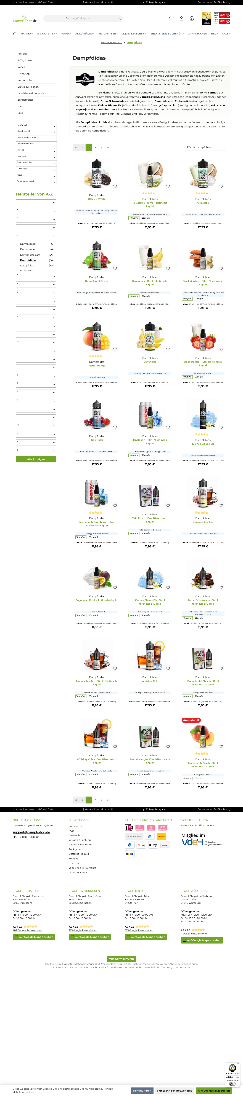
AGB (71, 830)
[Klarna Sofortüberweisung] (151, 827)
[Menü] (238, 1064)
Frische (20, 150)
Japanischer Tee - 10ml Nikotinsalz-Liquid (97, 683)
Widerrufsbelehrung (81, 844)
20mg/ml (146, 218)
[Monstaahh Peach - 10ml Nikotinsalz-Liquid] (203, 734)
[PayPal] (150, 836)
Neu (20, 106)
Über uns (74, 863)
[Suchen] (119, 18)
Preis (19, 175)
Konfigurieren (142, 1090)
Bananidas (150, 361)
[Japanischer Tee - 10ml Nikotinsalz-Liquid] (96, 655)
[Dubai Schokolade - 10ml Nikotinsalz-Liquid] (203, 575)
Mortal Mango (97, 365)
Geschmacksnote (25, 144)
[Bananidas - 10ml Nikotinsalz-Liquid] (149, 256)
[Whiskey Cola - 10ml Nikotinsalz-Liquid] (96, 734)
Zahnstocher (25, 99)
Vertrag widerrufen (121, 958)
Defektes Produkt (79, 854)
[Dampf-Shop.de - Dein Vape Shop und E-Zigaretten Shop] (25, 18)
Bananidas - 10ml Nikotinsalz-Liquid (150, 283)
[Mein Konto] (181, 18)
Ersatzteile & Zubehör (31, 93)
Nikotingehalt (24, 131)
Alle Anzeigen (36, 459)
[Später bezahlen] (130, 845)
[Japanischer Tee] (203, 493)
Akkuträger (24, 73)
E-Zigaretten (25, 60)
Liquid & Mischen (28, 86)
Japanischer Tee (203, 522)
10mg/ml (134, 218)
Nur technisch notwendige (174, 1090)
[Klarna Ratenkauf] (140, 827)
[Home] (15, 34)
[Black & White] (96, 173)
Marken (22, 53)
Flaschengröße (24, 162)
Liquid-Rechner (78, 872)
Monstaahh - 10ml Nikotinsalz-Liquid (150, 441)
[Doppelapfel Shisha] (96, 256)
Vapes (21, 67)
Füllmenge (22, 169)
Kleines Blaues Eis (203, 443)
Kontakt (73, 858)
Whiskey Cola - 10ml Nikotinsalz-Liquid (97, 761)
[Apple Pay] (153, 845)
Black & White (96, 198)
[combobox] (79, 18)
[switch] (232, 1084)
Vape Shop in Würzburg (82, 868)
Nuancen (21, 156)
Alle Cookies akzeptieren (214, 1090)
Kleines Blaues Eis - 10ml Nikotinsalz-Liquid (150, 602)
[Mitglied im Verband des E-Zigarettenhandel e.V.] (204, 839)
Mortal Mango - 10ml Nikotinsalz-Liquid (150, 761)
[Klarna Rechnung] (163, 827)
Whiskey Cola (150, 681)
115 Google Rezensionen (194, 933)
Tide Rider (97, 439)
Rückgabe (75, 849)
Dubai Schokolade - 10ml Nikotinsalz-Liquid (203, 602)
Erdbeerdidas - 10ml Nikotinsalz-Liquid (203, 363)
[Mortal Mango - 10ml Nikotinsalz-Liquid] (149, 734)
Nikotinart (22, 125)
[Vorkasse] (165, 845)
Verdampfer (25, 80)
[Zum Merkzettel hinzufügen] (115, 186)
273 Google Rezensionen (83, 930)
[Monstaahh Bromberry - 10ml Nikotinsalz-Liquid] (96, 493)
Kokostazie (203, 202)
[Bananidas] (149, 336)
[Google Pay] (141, 845)
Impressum (75, 826)
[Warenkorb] (190, 18)
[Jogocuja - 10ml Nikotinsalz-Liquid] (96, 575)
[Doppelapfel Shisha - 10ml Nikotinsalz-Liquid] (203, 655)
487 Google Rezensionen (27, 930)
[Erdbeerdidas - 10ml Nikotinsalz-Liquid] (203, 336)
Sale (20, 112)
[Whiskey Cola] (149, 655)
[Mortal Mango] (96, 336)
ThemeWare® (181, 967)
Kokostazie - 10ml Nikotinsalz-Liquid (150, 204)
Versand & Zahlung (80, 840)
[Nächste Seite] (101, 147)
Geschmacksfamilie (26, 137)
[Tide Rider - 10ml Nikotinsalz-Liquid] (149, 493)
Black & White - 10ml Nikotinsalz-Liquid (203, 283)
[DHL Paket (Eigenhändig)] (161, 836)
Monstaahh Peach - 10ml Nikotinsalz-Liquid (203, 765)
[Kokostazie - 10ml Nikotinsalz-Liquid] (149, 173)
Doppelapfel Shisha (97, 281)
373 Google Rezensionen (139, 930)
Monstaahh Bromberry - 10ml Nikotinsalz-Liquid (96, 524)
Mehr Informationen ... (25, 1092)
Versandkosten (110, 964)
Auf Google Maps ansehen (35, 937)
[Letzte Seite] (108, 147)
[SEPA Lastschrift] (130, 854)
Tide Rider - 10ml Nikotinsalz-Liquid (150, 520)
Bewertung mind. (26, 181)
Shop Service (79, 820)
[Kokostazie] (203, 173)
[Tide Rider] (96, 414)
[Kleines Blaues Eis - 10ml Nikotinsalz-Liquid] (149, 575)
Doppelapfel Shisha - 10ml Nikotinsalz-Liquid (203, 683)
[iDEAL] (129, 827)
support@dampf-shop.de (31, 832)
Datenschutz (76, 835)
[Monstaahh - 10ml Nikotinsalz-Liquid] (149, 414)
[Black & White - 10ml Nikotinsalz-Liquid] (203, 256)
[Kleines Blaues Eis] (203, 414)
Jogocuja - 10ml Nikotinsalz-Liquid (97, 600)
